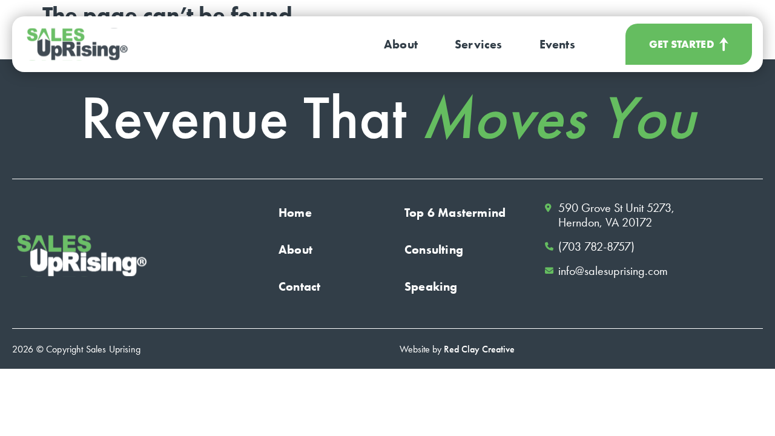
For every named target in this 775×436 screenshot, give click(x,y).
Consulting (433, 249)
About (401, 44)
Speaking (431, 286)
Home (295, 212)
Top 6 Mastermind (455, 212)
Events (557, 44)
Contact (299, 286)
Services (479, 44)
